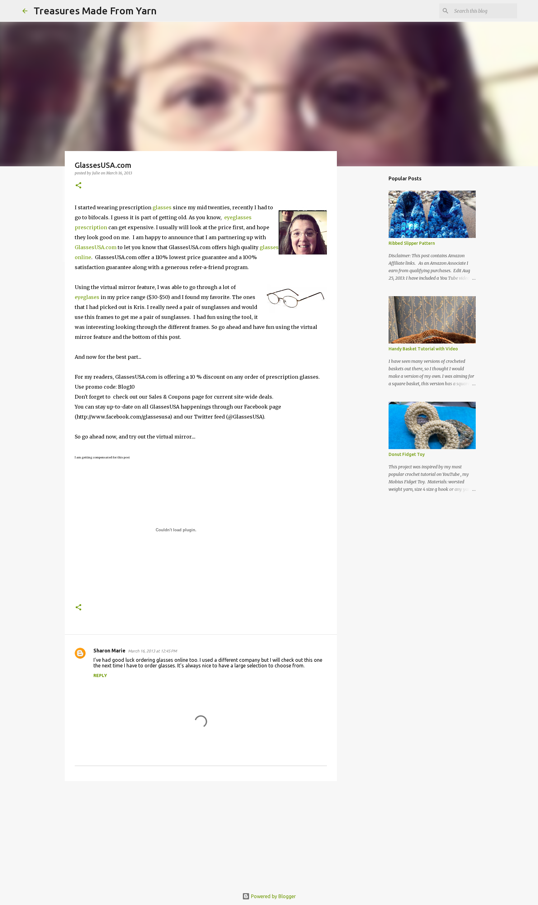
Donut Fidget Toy (407, 454)
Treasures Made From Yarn (95, 10)
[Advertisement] (200, 834)
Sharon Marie (109, 650)
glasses (162, 207)
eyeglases (87, 297)
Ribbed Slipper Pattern (412, 243)
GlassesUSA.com (95, 247)
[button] (78, 186)
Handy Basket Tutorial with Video (423, 348)
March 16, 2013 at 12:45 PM (152, 651)
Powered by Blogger (273, 896)
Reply (100, 675)
